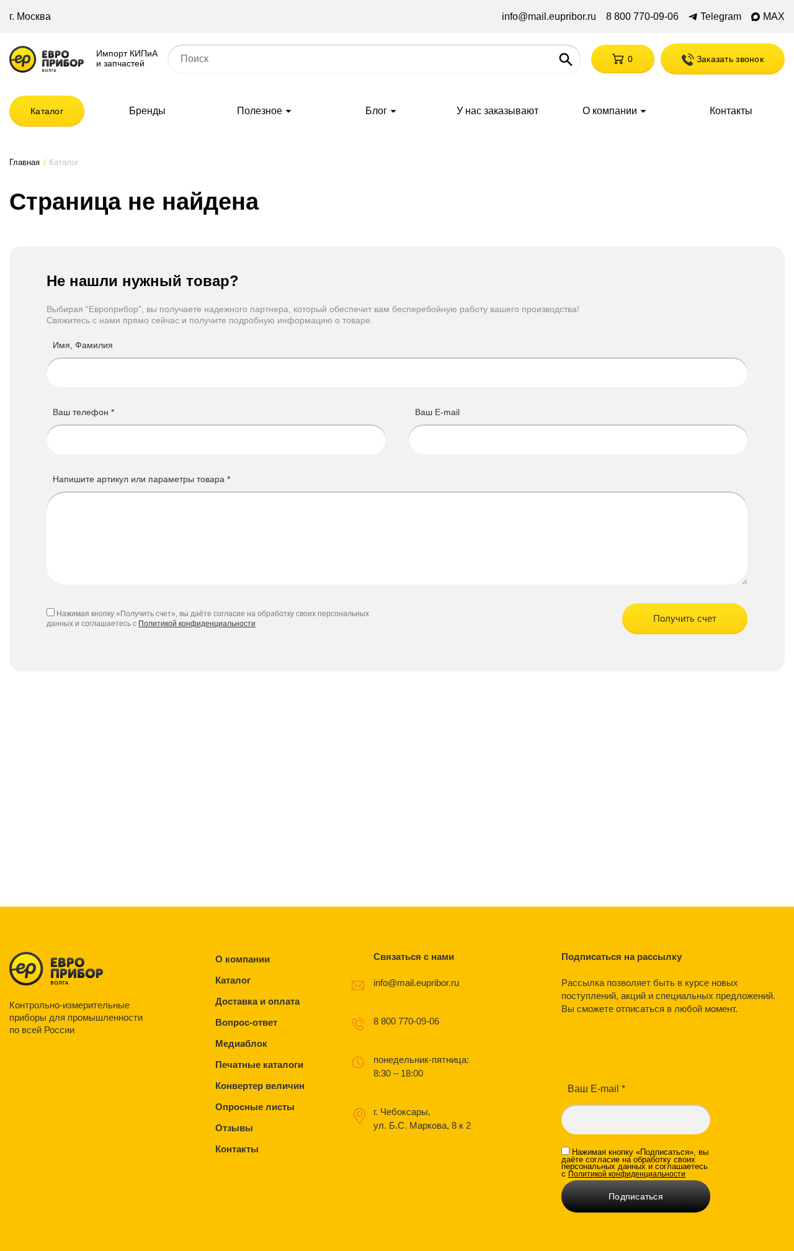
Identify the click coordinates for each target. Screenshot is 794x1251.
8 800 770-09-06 (642, 17)
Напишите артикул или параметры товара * (141, 479)
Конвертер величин (260, 1085)
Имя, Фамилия (83, 345)
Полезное (259, 111)
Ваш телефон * (83, 412)
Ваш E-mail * (596, 1088)
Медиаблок (241, 1043)
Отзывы (234, 1128)
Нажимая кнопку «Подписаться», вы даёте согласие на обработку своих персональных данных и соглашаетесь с (634, 1162)
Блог (376, 111)
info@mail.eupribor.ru (549, 17)
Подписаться (636, 1196)
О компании (609, 111)
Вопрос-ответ (246, 1022)
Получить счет (684, 618)
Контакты (731, 111)
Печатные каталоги (259, 1064)
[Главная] (46, 59)
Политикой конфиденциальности (197, 623)
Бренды (147, 111)
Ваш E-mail (437, 412)
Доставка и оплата (257, 1001)
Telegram (720, 17)
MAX (774, 17)
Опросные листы (255, 1106)
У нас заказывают (497, 111)
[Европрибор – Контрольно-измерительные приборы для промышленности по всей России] (79, 968)
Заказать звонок (729, 59)
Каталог (46, 111)
